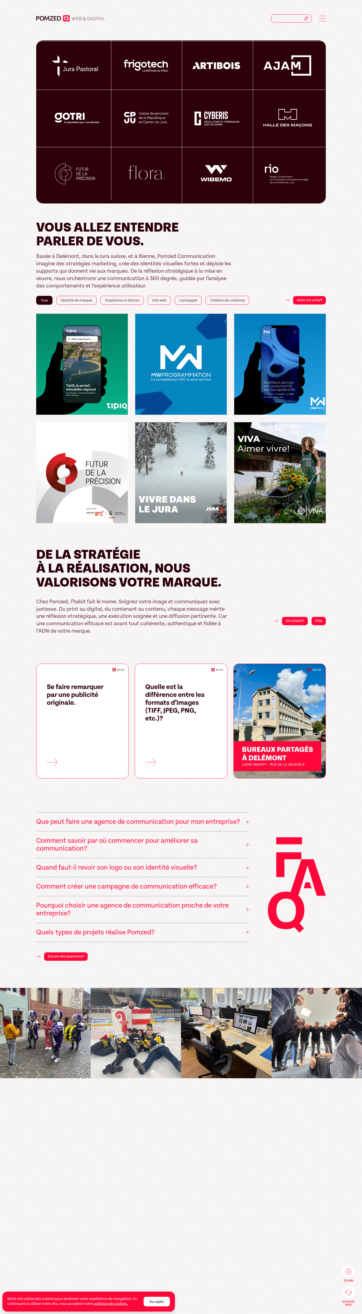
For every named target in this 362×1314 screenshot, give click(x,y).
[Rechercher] (306, 18)
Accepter (156, 1301)
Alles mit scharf (309, 300)
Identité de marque (96, 18)
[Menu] (322, 18)
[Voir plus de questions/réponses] (297, 886)
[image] (52, 1033)
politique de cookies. (111, 1304)
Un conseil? (295, 621)
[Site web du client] (122, 409)
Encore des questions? (66, 956)
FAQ (318, 621)
